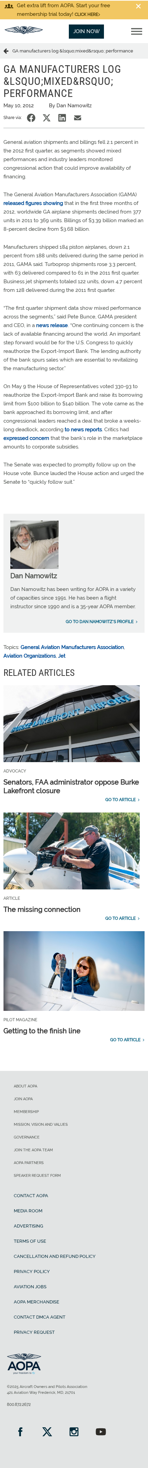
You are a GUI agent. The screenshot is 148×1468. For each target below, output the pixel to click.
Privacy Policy (32, 1271)
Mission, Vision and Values (41, 1124)
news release (52, 325)
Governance (27, 1137)
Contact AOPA (31, 1195)
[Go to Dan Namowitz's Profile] (34, 567)
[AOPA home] (23, 32)
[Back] (7, 50)
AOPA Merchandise (36, 1301)
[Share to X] (46, 118)
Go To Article (120, 799)
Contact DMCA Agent (39, 1317)
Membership (26, 1112)
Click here (86, 14)
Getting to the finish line (42, 1031)
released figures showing (33, 203)
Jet (61, 656)
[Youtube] (100, 1432)
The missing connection (42, 909)
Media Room (28, 1210)
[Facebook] (20, 1432)
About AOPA (25, 1086)
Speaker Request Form (37, 1175)
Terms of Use (30, 1241)
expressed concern (26, 438)
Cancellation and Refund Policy (55, 1256)
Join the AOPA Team (33, 1150)
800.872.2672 (19, 1404)
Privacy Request (34, 1332)
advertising (28, 1226)
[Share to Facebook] (31, 118)
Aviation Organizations (29, 656)
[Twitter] (47, 1432)
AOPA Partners (29, 1163)
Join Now (86, 31)
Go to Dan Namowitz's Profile (100, 621)
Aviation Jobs (30, 1286)
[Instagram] (74, 1432)
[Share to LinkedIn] (62, 118)
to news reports (83, 429)
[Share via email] (77, 118)
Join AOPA (23, 1099)
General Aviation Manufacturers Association (72, 647)
